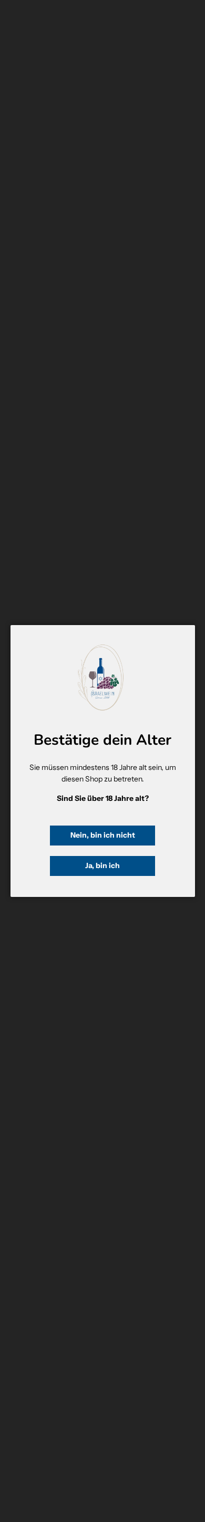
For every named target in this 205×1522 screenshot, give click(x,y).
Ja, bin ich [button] (102, 865)
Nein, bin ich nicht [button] (102, 835)
